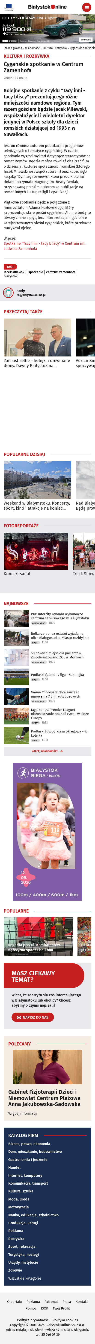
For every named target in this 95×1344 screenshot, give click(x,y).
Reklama (15, 1231)
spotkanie (35, 272)
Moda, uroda (19, 1199)
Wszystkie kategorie (24, 1278)
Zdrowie (15, 1270)
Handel (14, 1167)
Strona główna (13, 48)
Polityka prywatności (33, 1320)
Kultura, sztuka (20, 1191)
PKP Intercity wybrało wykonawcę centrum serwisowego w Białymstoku (60, 616)
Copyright (17, 1325)
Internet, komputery (25, 1175)
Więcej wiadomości (45, 751)
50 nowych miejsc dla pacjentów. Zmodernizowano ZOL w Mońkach (57, 655)
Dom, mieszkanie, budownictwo (35, 1151)
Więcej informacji (22, 1113)
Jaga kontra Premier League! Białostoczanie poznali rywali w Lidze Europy (60, 714)
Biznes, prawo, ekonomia (29, 1144)
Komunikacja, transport (28, 1183)
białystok (11, 276)
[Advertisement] (47, 409)
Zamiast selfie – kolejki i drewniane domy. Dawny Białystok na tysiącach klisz (37, 363)
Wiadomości (32, 48)
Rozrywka (16, 1239)
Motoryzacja (18, 1207)
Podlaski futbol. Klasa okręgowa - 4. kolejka (59, 733)
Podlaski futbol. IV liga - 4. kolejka (57, 675)
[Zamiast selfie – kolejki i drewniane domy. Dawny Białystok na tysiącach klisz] (37, 337)
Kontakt (82, 1302)
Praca (66, 1302)
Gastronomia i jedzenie (28, 1159)
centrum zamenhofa (61, 272)
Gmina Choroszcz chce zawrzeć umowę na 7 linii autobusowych (55, 694)
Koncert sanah (18, 573)
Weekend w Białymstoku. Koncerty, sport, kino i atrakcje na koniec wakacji (37, 506)
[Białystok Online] (47, 7)
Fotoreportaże (21, 525)
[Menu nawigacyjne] (86, 7)
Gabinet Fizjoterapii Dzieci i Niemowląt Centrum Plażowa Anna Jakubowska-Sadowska (44, 1098)
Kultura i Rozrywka (55, 48)
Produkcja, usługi (23, 1223)
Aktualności (38, 623)
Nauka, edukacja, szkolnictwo (33, 1215)
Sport (35, 643)
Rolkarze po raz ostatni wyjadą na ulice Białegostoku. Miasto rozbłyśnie (60, 636)
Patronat (51, 1302)
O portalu (14, 1302)
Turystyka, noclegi (23, 1254)
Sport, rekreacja (22, 1246)
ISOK (44, 1308)
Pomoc (31, 1308)
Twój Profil (61, 1308)
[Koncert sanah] (36, 551)
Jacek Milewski (14, 272)
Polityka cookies (65, 1320)
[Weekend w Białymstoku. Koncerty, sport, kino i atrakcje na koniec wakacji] (37, 480)
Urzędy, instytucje (23, 1262)
